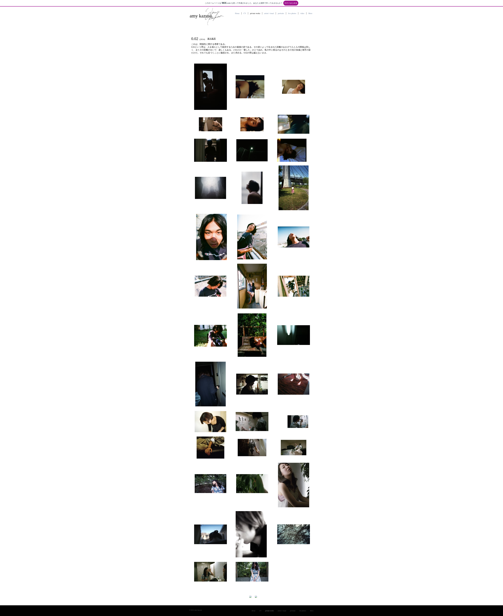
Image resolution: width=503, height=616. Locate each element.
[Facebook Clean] (250, 597)
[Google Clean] (256, 597)
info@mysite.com (238, 595)
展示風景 (211, 38)
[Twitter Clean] (253, 596)
